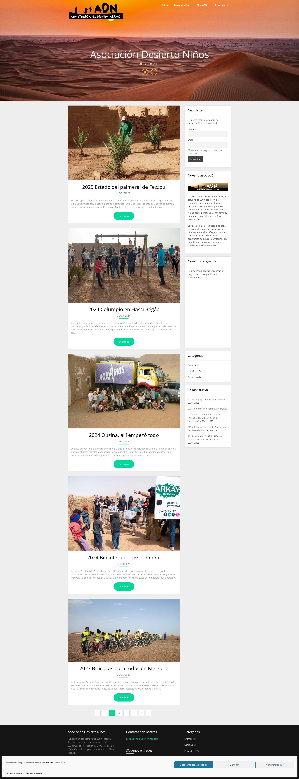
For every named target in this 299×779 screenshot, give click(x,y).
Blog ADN (202, 5)
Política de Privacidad (14, 773)
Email (190, 140)
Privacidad (220, 5)
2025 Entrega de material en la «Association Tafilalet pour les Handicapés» (204, 418)
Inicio (165, 5)
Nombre (192, 129)
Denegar (234, 764)
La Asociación (181, 5)
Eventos (192, 365)
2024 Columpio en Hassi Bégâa (124, 309)
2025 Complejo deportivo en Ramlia (206, 399)
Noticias (192, 371)
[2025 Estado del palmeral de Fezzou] (124, 143)
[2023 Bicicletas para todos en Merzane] (124, 630)
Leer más (124, 215)
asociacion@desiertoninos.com (142, 738)
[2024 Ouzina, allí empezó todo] (124, 391)
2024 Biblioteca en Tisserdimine (124, 557)
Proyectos (193, 377)
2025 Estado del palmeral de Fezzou (123, 187)
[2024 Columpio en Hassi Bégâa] (124, 265)
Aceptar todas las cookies (193, 764)
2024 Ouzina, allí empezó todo (124, 435)
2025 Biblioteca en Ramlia (201, 408)
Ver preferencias (275, 764)
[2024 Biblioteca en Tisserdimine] (124, 513)
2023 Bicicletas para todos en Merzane (123, 668)
